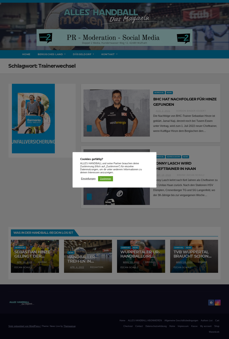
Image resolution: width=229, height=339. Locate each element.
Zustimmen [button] (105, 178)
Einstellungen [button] (88, 178)
